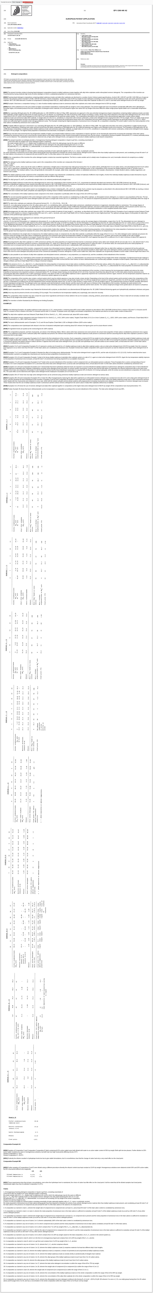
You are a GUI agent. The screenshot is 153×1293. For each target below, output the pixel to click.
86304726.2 (20, 28)
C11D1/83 (104, 23)
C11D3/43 (110, 23)
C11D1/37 (99, 23)
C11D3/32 (116, 23)
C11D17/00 (122, 23)
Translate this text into (6, 2)
